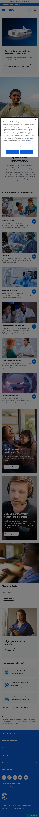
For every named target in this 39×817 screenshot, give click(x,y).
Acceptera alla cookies (26, 151)
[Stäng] (35, 120)
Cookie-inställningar (19, 146)
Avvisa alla (12, 151)
